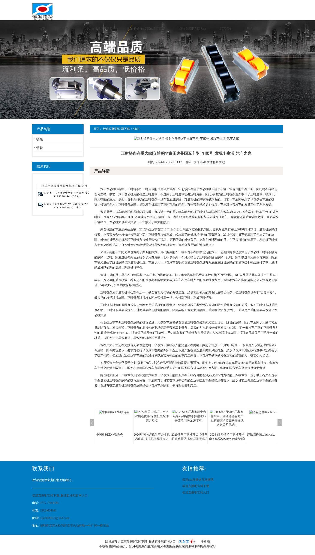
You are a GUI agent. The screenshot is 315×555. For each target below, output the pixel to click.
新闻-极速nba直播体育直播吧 (146, 28)
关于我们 (65, 28)
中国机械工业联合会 (109, 434)
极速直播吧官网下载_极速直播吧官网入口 (60, 495)
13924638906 (48, 510)
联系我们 (226, 28)
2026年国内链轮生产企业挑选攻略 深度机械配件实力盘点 (152, 439)
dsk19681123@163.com (54, 518)
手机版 (205, 541)
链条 (39, 139)
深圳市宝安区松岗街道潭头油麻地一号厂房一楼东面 (74, 525)
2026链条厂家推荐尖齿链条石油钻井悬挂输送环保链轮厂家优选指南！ (189, 439)
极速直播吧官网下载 (99, 28)
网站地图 (252, 28)
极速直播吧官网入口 (192, 28)
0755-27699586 (49, 503)
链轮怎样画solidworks (261, 434)
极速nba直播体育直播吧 (209, 162)
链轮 (39, 148)
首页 (42, 28)
